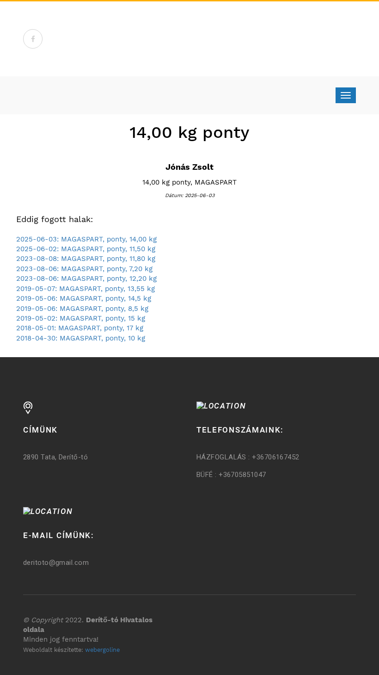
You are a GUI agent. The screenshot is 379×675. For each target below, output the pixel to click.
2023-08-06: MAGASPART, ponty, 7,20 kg (84, 269)
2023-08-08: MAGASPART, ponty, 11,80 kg (85, 258)
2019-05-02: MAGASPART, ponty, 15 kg (80, 318)
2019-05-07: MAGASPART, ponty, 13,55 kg (85, 289)
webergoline (102, 649)
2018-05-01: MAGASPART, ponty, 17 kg (79, 328)
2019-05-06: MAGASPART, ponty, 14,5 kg (83, 298)
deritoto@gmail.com (56, 562)
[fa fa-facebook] (33, 39)
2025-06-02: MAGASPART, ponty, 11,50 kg (85, 249)
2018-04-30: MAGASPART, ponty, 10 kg (80, 338)
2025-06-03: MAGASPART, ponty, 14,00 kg (86, 239)
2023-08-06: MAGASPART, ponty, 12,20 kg (86, 278)
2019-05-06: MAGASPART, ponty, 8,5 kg (82, 308)
